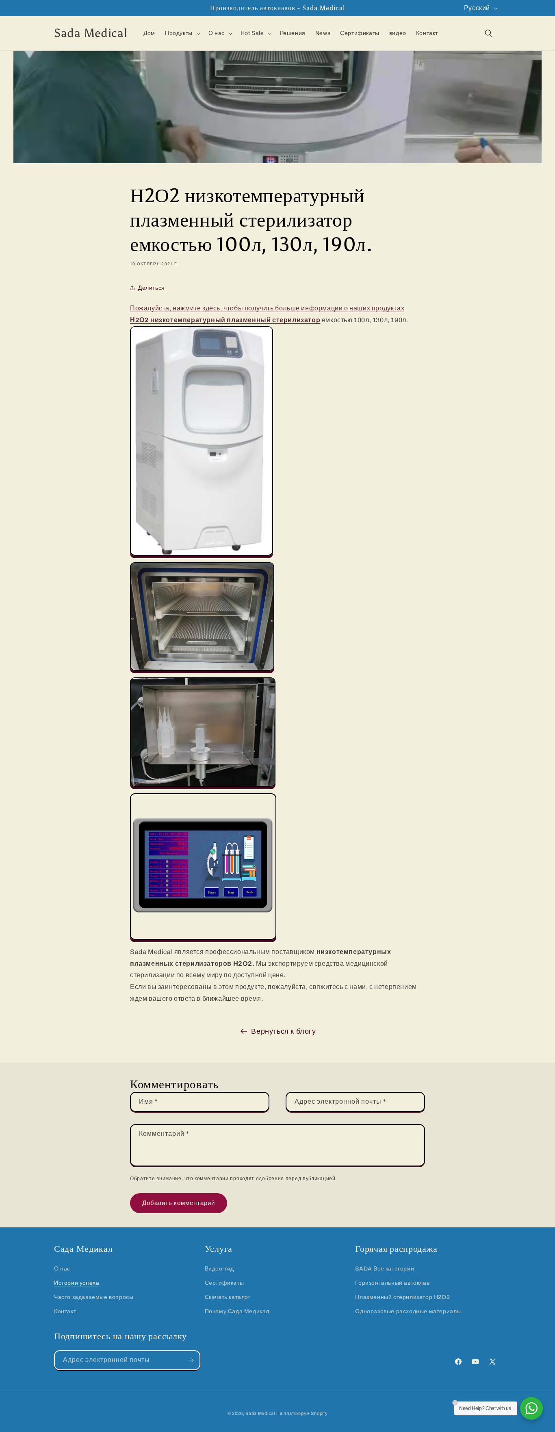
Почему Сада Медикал (237, 1311)
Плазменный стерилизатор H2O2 (402, 1297)
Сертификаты (224, 1283)
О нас (62, 1269)
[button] (182, 33)
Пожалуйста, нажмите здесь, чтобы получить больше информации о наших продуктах (267, 308)
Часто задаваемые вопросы (93, 1297)
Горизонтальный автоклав (392, 1283)
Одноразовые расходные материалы (408, 1311)
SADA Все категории (384, 1269)
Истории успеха (76, 1283)
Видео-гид (219, 1269)
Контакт (65, 1311)
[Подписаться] (190, 1360)
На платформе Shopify (301, 1413)
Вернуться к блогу (283, 1031)
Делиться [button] (151, 287)
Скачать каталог (228, 1297)
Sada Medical (260, 1413)
